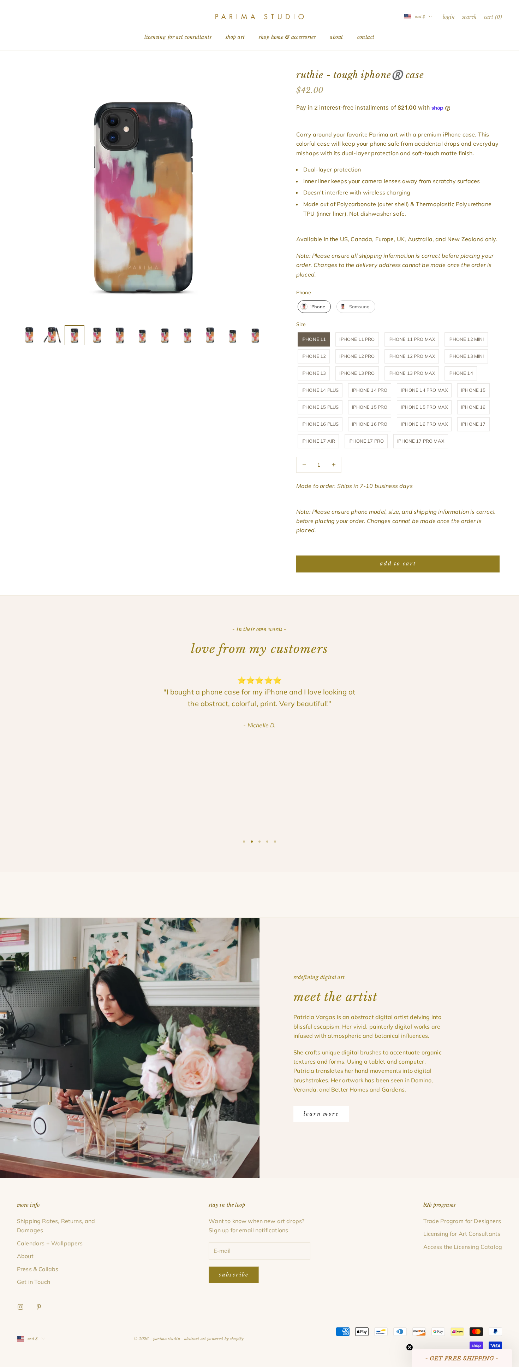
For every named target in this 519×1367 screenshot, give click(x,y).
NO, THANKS (260, 727)
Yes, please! (259, 706)
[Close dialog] (308, 628)
